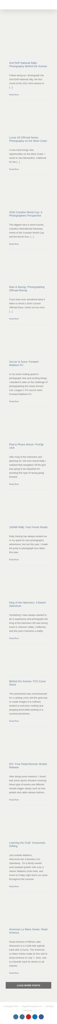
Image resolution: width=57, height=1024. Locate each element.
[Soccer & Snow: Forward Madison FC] (28, 341)
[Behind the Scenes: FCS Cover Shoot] (28, 660)
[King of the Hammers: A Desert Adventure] (28, 582)
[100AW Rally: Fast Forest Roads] (28, 506)
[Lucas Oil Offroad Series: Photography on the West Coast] (28, 117)
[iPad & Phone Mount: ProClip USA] (28, 423)
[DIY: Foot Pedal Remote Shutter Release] (28, 743)
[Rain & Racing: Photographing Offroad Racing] (28, 266)
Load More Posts (28, 985)
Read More (14, 94)
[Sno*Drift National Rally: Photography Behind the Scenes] (28, 42)
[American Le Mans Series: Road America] (28, 908)
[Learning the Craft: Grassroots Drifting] (28, 822)
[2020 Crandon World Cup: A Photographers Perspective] (28, 191)
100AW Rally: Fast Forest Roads (28, 527)
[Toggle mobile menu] (52, 5)
